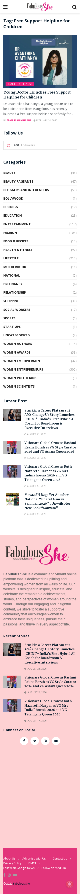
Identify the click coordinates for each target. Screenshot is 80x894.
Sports (9, 318)
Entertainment (17, 224)
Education (12, 215)
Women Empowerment (22, 361)
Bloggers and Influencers (26, 190)
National (11, 275)
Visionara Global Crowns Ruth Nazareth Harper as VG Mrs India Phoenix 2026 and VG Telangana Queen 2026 (48, 473)
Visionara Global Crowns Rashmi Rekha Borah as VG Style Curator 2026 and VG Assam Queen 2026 (50, 447)
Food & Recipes (15, 241)
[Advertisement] (40, 794)
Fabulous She (21, 883)
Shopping (11, 301)
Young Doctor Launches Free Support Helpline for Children (37, 95)
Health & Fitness (19, 83)
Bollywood (13, 198)
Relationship (14, 292)
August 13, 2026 (36, 514)
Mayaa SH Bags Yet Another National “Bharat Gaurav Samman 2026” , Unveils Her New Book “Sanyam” (47, 501)
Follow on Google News (19, 868)
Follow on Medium (54, 868)
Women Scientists (19, 386)
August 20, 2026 (36, 457)
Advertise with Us (34, 858)
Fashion (10, 232)
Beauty (9, 173)
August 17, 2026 (36, 486)
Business (10, 207)
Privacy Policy (12, 863)
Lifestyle (11, 258)
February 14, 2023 (46, 120)
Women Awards (16, 352)
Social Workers (16, 309)
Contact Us (60, 858)
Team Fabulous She (18, 120)
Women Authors (17, 343)
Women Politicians (19, 378)
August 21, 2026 (36, 434)
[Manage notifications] (69, 884)
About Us (9, 858)
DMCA (32, 863)
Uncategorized (16, 335)
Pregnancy (12, 284)
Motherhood (14, 267)
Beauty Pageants (18, 181)
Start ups (12, 326)
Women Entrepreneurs (23, 369)
